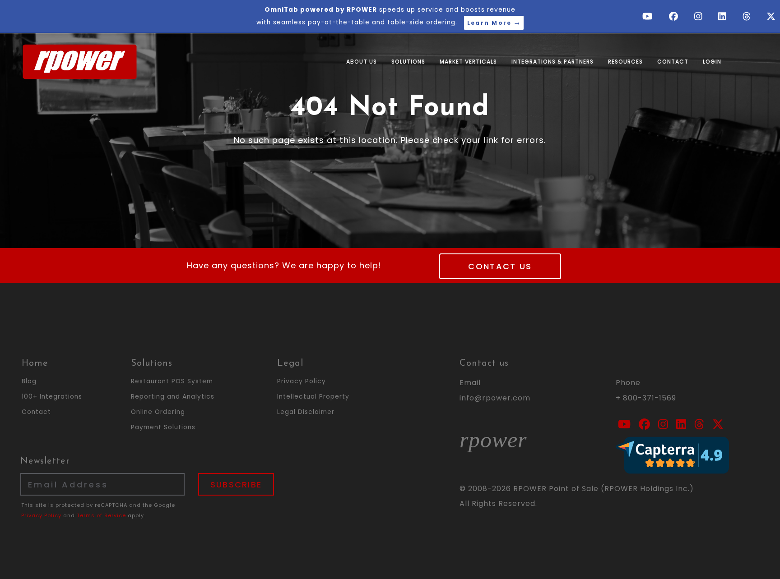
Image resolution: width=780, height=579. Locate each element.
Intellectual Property (313, 396)
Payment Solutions (163, 427)
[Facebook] (674, 17)
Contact (672, 61)
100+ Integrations (52, 396)
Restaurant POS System (172, 381)
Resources (625, 61)
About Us (361, 61)
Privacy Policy (301, 381)
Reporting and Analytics (172, 396)
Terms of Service (101, 515)
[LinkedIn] (724, 17)
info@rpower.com (495, 398)
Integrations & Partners (552, 61)
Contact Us (500, 266)
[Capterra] (672, 454)
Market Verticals (468, 61)
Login (712, 61)
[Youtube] (649, 17)
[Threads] (748, 17)
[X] (771, 17)
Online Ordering (158, 412)
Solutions (408, 61)
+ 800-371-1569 (646, 398)
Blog (29, 381)
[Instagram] (700, 17)
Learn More (493, 23)
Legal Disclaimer (305, 412)
